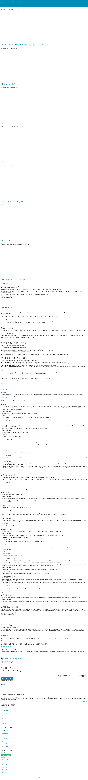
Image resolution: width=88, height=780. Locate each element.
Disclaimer (4, 772)
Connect (4, 1)
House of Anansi (5, 746)
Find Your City (5, 721)
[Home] (3, 3)
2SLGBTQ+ (4, 738)
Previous (3, 283)
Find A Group (5, 735)
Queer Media (42, 777)
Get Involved (5, 759)
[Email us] (4, 752)
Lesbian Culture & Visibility (14, 279)
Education (13, 3)
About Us (4, 761)
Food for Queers (12, 1)
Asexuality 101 (9, 123)
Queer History (5, 730)
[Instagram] (2, 752)
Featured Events (5, 713)
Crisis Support (5, 715)
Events (8, 3)
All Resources (5, 710)
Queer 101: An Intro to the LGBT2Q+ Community (25, 44)
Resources (29, 3)
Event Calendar (5, 707)
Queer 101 (3, 657)
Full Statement (84, 701)
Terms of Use (5, 769)
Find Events (4, 718)
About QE (4, 6)
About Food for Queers (7, 678)
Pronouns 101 (8, 83)
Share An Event (5, 764)
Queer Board (5, 733)
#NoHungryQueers (6, 755)
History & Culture (21, 3)
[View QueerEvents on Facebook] (1, 752)
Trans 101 (7, 162)
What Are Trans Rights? (13, 201)
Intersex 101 (8, 240)
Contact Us (4, 767)
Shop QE (20, 1)
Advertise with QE (6, 775)
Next (7, 283)
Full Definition (4, 389)
